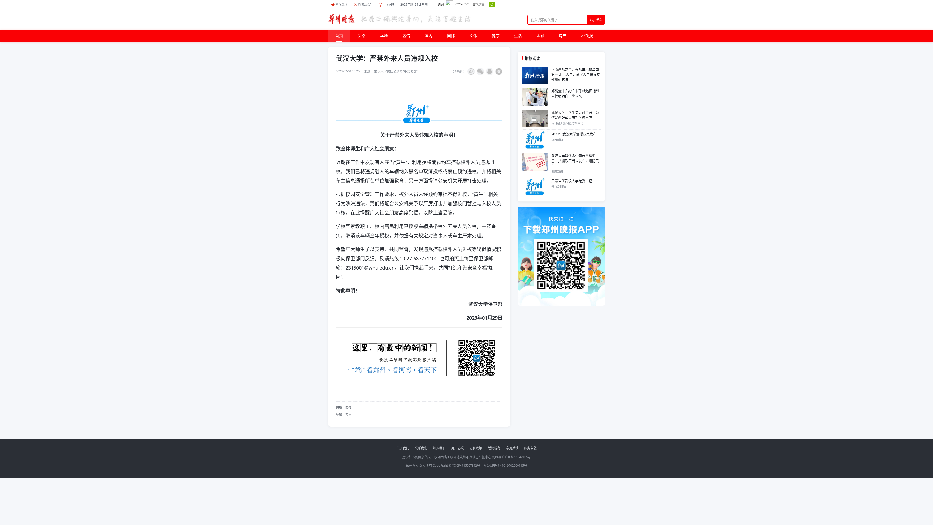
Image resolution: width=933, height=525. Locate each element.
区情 (406, 35)
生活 (518, 35)
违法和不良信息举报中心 (419, 457)
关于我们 (403, 448)
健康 (496, 35)
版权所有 (494, 448)
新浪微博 (341, 4)
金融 (540, 35)
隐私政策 (475, 448)
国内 (428, 35)
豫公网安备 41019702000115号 (505, 465)
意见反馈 (512, 448)
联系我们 (421, 448)
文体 (473, 35)
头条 (361, 35)
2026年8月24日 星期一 (415, 4)
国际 (451, 35)
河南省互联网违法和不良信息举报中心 (464, 457)
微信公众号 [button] (365, 4)
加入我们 (439, 448)
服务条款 (530, 448)
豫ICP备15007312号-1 (467, 465)
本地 (384, 35)
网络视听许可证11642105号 (511, 457)
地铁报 (587, 35)
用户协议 (457, 448)
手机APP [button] (389, 4)
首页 (339, 35)
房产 (563, 35)
